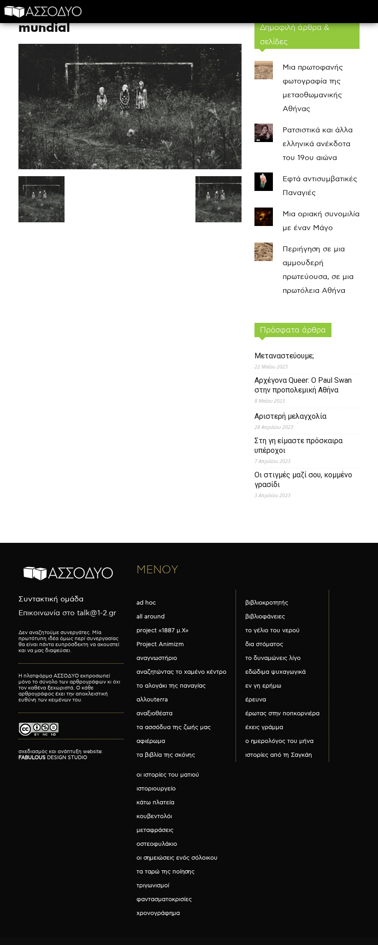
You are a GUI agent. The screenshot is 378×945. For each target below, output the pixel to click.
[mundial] (130, 167)
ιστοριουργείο (156, 788)
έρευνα (255, 699)
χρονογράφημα (158, 913)
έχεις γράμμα (264, 727)
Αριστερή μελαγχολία (290, 416)
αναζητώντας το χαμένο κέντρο (181, 672)
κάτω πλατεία (155, 802)
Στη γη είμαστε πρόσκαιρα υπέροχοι (298, 445)
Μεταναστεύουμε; (284, 355)
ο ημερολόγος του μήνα (279, 741)
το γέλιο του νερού (272, 630)
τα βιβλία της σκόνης (165, 755)
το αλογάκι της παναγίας (171, 685)
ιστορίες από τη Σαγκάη (278, 755)
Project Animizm (160, 644)
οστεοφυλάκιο (156, 844)
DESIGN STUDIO (52, 758)
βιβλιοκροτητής (266, 602)
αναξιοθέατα (154, 713)
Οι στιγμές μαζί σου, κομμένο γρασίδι (303, 479)
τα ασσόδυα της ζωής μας (173, 727)
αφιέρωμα (150, 741)
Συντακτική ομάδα (50, 599)
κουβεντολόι (154, 816)
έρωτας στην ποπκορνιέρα (282, 713)
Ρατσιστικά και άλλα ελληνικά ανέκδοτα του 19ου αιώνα (318, 144)
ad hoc (146, 602)
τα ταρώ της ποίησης (165, 871)
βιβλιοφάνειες (265, 616)
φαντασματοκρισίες (164, 899)
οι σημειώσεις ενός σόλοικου (177, 858)
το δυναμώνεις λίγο (273, 658)
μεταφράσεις (154, 830)
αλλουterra (152, 699)
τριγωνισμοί (152, 885)
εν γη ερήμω (263, 685)
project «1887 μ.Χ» (162, 630)
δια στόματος (264, 644)
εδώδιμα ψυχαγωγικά (275, 672)
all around (150, 616)
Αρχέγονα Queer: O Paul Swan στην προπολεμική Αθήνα (303, 385)
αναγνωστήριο (156, 658)
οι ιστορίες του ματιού (167, 775)
